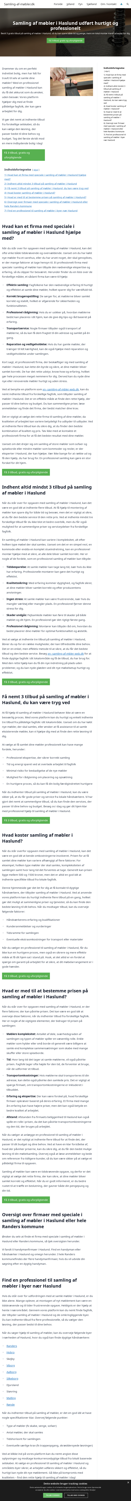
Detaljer (93, 1490)
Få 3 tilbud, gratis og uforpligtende (65, 40)
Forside (58, 4)
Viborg (11, 1365)
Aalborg (12, 1372)
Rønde (11, 1404)
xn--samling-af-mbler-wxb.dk (61, 389)
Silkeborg (12, 1378)
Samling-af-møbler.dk (19, 4)
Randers (12, 1346)
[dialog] (65, 1490)
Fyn (80, 4)
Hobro (11, 1352)
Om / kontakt (108, 4)
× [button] (128, 1483)
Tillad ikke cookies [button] (76, 1495)
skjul (36, 169)
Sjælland (92, 4)
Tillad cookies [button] (52, 1495)
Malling (11, 1398)
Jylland (70, 4)
